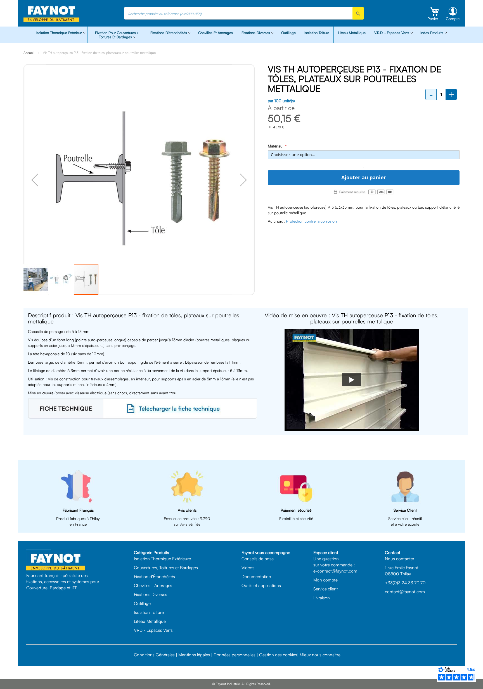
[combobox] (244, 13)
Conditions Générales (154, 654)
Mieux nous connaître (320, 654)
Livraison (321, 597)
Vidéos (248, 567)
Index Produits (432, 32)
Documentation (256, 576)
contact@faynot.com (405, 591)
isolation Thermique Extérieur (59, 32)
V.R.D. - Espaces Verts (392, 32)
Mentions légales (194, 654)
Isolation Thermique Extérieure (162, 558)
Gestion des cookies (278, 654)
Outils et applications (261, 585)
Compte (453, 18)
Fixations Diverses (150, 594)
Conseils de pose (258, 558)
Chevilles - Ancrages (153, 585)
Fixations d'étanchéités (169, 32)
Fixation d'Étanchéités (154, 576)
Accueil (28, 53)
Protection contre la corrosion (311, 221)
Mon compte (325, 580)
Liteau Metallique (352, 32)
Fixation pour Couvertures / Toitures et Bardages (116, 34)
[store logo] (51, 12)
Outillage (288, 32)
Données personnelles (234, 654)
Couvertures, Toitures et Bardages (166, 567)
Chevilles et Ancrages (215, 32)
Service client (325, 589)
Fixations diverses (256, 32)
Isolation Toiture (316, 32)
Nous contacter (399, 558)
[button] (34, 179)
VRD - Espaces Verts (153, 630)
